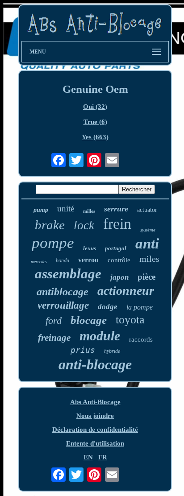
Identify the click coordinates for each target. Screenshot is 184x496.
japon (119, 277)
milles (89, 211)
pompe (53, 243)
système (147, 229)
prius (83, 350)
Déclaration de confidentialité (95, 429)
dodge (107, 306)
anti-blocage (95, 364)
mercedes (39, 261)
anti (147, 244)
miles (149, 259)
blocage (89, 320)
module (99, 335)
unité (65, 208)
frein (117, 223)
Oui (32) (95, 106)
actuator (147, 210)
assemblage (68, 273)
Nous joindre (95, 415)
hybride (112, 351)
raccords (141, 339)
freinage (54, 337)
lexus (89, 248)
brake (50, 225)
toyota (130, 319)
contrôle (119, 260)
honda (62, 260)
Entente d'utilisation (95, 443)
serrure (116, 208)
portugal (115, 248)
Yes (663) (95, 137)
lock (84, 225)
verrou (88, 260)
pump (40, 210)
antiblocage (62, 292)
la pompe (139, 307)
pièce (146, 276)
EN (88, 457)
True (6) (95, 121)
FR (102, 457)
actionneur (125, 291)
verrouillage (63, 305)
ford (54, 320)
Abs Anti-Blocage (95, 401)
